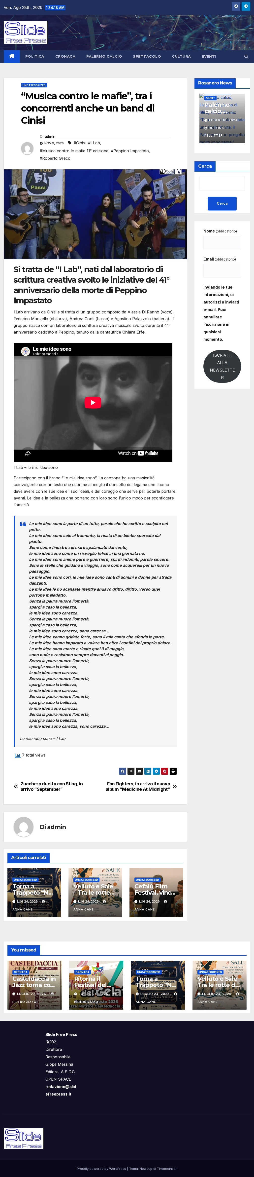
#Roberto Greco (55, 158)
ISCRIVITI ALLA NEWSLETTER (222, 366)
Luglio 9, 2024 (222, 120)
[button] (246, 56)
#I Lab (94, 142)
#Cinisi (80, 142)
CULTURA (181, 56)
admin (50, 136)
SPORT (210, 98)
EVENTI (209, 56)
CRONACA (65, 56)
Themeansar (167, 1169)
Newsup (146, 1169)
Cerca (205, 166)
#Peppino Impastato (130, 150)
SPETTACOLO (147, 56)
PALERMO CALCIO (104, 56)
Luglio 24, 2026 (94, 994)
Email (219, 259)
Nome (220, 230)
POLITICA (34, 56)
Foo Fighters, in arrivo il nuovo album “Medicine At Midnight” (138, 786)
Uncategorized (34, 85)
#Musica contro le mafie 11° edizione (74, 150)
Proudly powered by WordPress (102, 1169)
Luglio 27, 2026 (32, 994)
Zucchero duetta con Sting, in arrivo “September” (52, 786)
